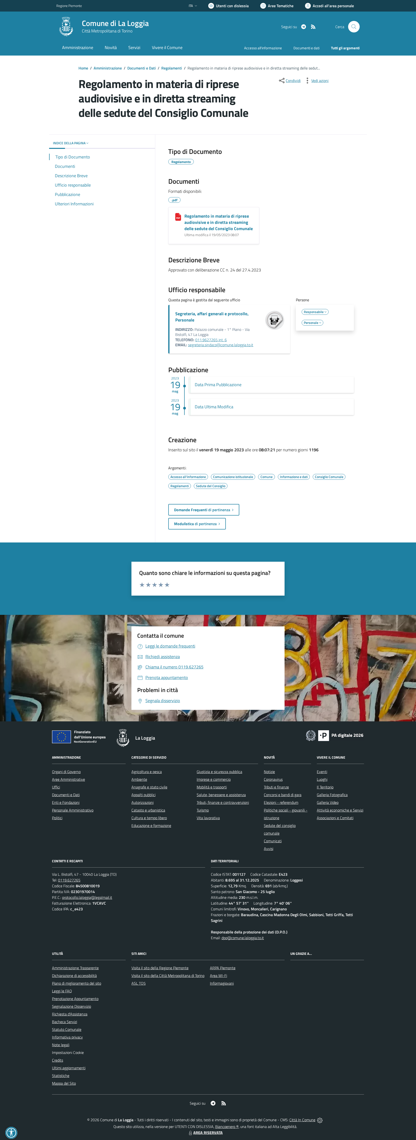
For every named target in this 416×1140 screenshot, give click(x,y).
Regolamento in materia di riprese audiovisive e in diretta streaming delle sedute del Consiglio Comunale (218, 222)
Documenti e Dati (141, 68)
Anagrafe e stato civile (149, 787)
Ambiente (139, 779)
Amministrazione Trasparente (75, 968)
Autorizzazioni (142, 802)
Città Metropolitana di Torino (107, 31)
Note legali (60, 1045)
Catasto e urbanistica (148, 810)
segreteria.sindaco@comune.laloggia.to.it (220, 345)
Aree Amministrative (68, 779)
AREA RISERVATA (208, 1132)
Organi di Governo (66, 772)
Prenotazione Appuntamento (75, 998)
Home (83, 68)
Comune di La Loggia (115, 23)
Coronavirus (273, 779)
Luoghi (322, 779)
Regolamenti (171, 68)
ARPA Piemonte (222, 968)
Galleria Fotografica (332, 795)
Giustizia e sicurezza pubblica (219, 772)
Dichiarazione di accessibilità (74, 975)
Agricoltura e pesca (146, 772)
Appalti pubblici (143, 795)
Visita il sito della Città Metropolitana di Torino (167, 975)
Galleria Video (327, 802)
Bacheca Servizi (64, 1022)
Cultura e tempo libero (149, 818)
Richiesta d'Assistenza (69, 1014)
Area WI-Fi (218, 975)
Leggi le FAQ (62, 991)
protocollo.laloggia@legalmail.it (87, 897)
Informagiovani (222, 983)
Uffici (56, 787)
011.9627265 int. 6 (211, 340)
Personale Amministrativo (72, 810)
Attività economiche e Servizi (340, 810)
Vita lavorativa (208, 818)
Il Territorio (325, 787)
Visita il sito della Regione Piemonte (159, 968)
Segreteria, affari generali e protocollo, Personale (212, 316)
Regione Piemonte (69, 5)
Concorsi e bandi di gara (282, 795)
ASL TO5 (138, 983)
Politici (57, 818)
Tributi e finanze (276, 787)
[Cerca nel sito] (354, 26)
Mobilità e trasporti (212, 787)
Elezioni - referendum (281, 802)
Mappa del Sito (64, 1083)
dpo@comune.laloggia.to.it (242, 938)
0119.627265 (69, 880)
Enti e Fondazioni (65, 802)
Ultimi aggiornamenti (68, 1068)
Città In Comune (302, 1120)
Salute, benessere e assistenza (221, 795)
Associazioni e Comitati (335, 818)
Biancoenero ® (227, 1126)
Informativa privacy (67, 1037)
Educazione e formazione (151, 825)
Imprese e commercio (214, 779)
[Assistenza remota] (320, 1120)
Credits (57, 1060)
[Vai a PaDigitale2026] (334, 735)
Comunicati (273, 841)
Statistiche (60, 1075)
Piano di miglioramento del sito (76, 983)
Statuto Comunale (66, 1029)
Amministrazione (108, 68)
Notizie (269, 772)
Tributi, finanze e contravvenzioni (223, 802)
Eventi (322, 772)
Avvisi (268, 848)
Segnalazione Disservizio (71, 1006)
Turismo (203, 810)
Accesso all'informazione (263, 48)
